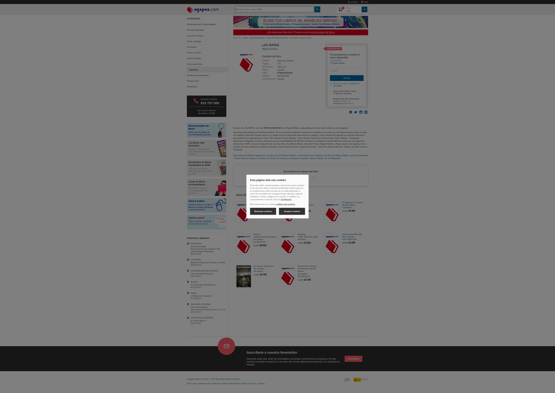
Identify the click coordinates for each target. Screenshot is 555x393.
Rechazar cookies (263, 211)
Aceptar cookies (292, 211)
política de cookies (285, 204)
